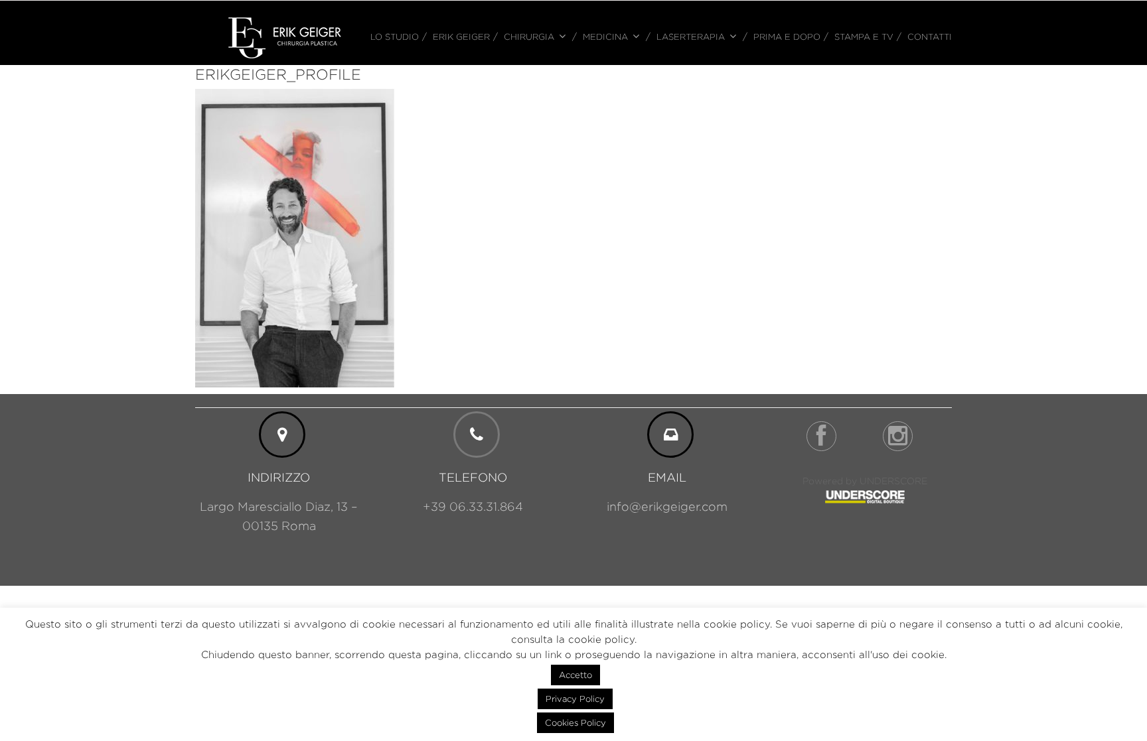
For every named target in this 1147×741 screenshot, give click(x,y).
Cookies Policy (575, 722)
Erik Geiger (461, 36)
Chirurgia (529, 36)
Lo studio (394, 36)
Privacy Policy (575, 698)
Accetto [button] (575, 674)
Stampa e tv (863, 36)
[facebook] (821, 436)
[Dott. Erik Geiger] (284, 37)
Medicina (605, 36)
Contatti (929, 36)
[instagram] (897, 436)
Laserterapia (690, 36)
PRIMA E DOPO (786, 36)
